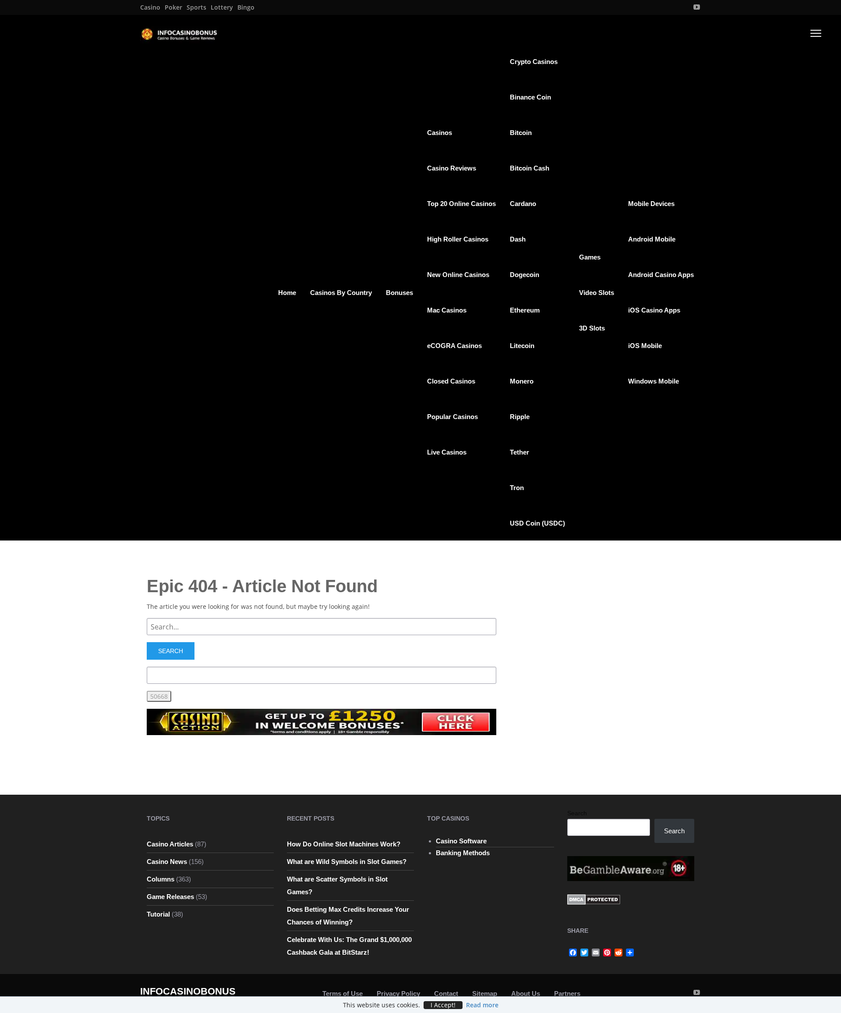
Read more (482, 1005)
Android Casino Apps (661, 274)
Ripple (520, 416)
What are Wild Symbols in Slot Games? (346, 861)
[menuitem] (150, 7)
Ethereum (525, 310)
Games (590, 257)
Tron (517, 487)
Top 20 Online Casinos (461, 203)
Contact (446, 993)
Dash (518, 239)
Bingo (245, 7)
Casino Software (461, 841)
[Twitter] (584, 952)
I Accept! (443, 1005)
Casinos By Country (341, 292)
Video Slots (596, 292)
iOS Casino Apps (654, 310)
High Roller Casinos (457, 239)
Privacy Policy (398, 993)
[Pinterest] (607, 952)
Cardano (523, 203)
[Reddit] (618, 952)
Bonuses (399, 292)
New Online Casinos (458, 274)
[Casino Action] (321, 721)
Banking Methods (463, 853)
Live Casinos (446, 452)
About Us (525, 993)
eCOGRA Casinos (454, 345)
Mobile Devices (651, 203)
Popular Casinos (452, 416)
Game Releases (170, 896)
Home (287, 292)
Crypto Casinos (534, 61)
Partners (567, 993)
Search (577, 813)
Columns (160, 879)
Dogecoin (524, 274)
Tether (519, 452)
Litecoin (522, 345)
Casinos (439, 132)
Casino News (167, 861)
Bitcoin (521, 132)
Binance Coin (530, 97)
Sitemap (484, 993)
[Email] (595, 952)
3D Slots (592, 328)
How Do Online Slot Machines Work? (343, 844)
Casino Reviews (451, 168)
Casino (150, 7)
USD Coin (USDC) (537, 523)
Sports (196, 7)
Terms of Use (342, 993)
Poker (173, 7)
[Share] (630, 952)
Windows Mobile (653, 381)
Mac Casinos (446, 310)
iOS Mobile (645, 345)
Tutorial (158, 914)
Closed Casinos (451, 381)
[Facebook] (573, 952)
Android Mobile (651, 239)
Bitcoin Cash (529, 168)
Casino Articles (170, 844)
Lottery (222, 7)
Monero (522, 381)
